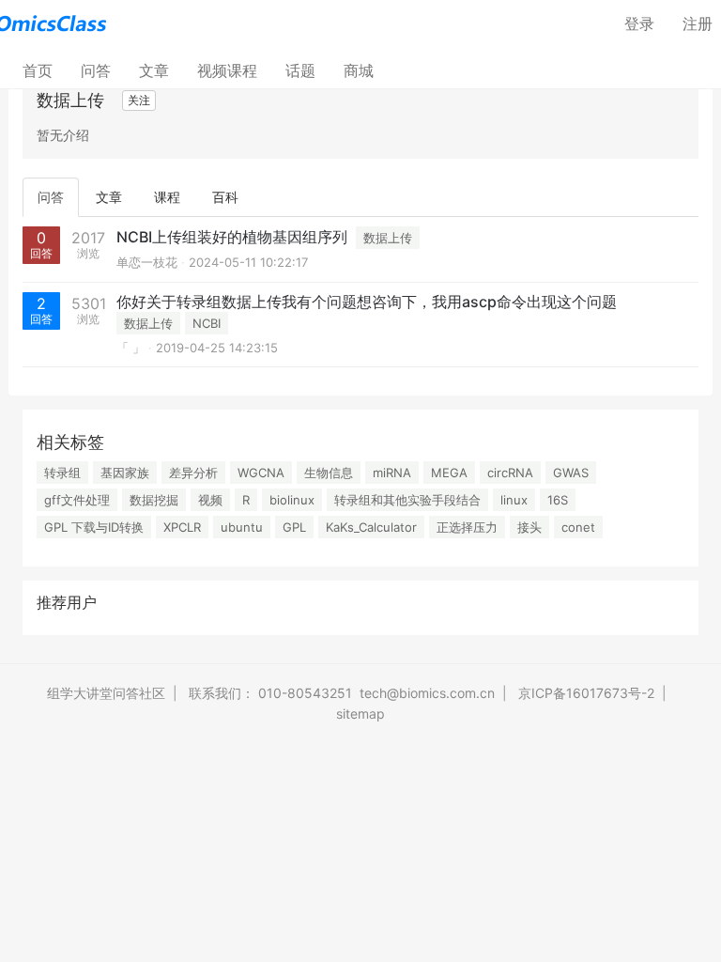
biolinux (291, 499)
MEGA (449, 472)
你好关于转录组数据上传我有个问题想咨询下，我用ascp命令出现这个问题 (366, 301)
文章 (154, 70)
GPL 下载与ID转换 (94, 527)
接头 (529, 527)
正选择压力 (467, 527)
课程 (167, 197)
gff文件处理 (77, 499)
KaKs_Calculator (371, 527)
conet (578, 527)
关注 (139, 100)
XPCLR (182, 527)
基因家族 (124, 472)
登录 (639, 23)
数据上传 (387, 237)
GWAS (571, 472)
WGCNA (261, 472)
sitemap (360, 714)
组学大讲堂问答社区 (106, 693)
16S (557, 499)
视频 (210, 499)
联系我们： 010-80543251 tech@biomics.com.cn (342, 693)
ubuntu (242, 527)
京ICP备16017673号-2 (586, 693)
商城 (359, 70)
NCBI (206, 323)
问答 (96, 70)
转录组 (62, 472)
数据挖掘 (154, 499)
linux (514, 499)
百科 (225, 197)
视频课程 (227, 70)
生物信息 (328, 472)
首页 (45, 70)
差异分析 (193, 472)
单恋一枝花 (146, 262)
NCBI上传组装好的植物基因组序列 (231, 236)
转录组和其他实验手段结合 (407, 499)
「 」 (130, 347)
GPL (294, 527)
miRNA (392, 472)
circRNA (510, 472)
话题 (300, 70)
